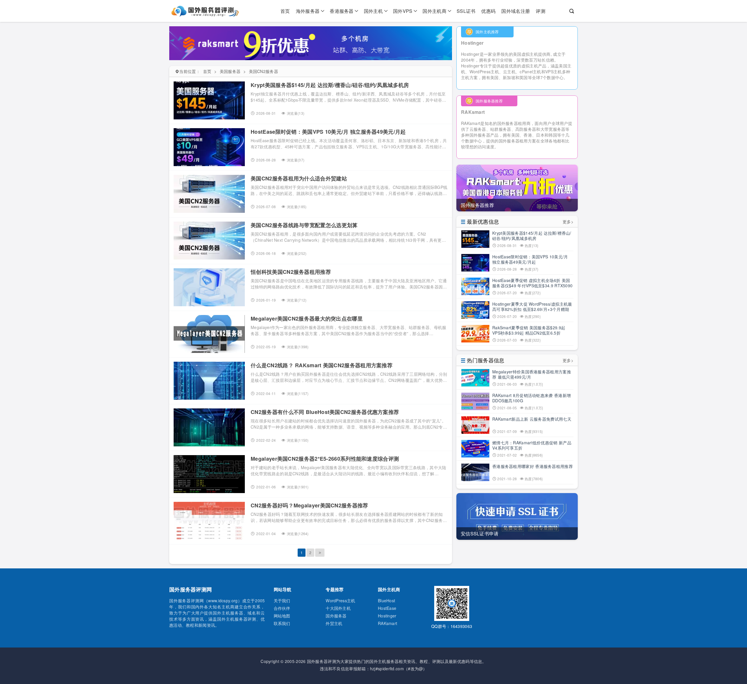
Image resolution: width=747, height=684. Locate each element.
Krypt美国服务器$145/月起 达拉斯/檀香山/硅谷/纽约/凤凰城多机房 (330, 85)
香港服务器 (342, 11)
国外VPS (403, 11)
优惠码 (488, 11)
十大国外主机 (338, 608)
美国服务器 (230, 71)
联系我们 (282, 623)
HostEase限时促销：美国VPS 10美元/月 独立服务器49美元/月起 (328, 131)
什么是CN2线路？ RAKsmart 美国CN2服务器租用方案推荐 (321, 365)
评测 (540, 11)
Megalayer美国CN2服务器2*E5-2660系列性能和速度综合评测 (325, 458)
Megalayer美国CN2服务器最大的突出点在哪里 (307, 318)
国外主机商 (434, 11)
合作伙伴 (282, 608)
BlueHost (386, 600)
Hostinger (387, 616)
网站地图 (282, 616)
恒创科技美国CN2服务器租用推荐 (291, 272)
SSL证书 (466, 11)
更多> (568, 221)
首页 (285, 11)
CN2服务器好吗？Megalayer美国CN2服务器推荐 (309, 505)
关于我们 (282, 600)
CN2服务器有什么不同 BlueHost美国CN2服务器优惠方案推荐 (325, 412)
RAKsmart (387, 623)
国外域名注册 (515, 11)
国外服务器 (336, 616)
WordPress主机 (340, 600)
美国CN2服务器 (263, 71)
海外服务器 (308, 11)
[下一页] (319, 553)
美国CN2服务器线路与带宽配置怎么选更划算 (304, 225)
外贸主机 (334, 623)
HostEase (387, 608)
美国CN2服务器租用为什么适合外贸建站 (299, 178)
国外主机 (373, 11)
